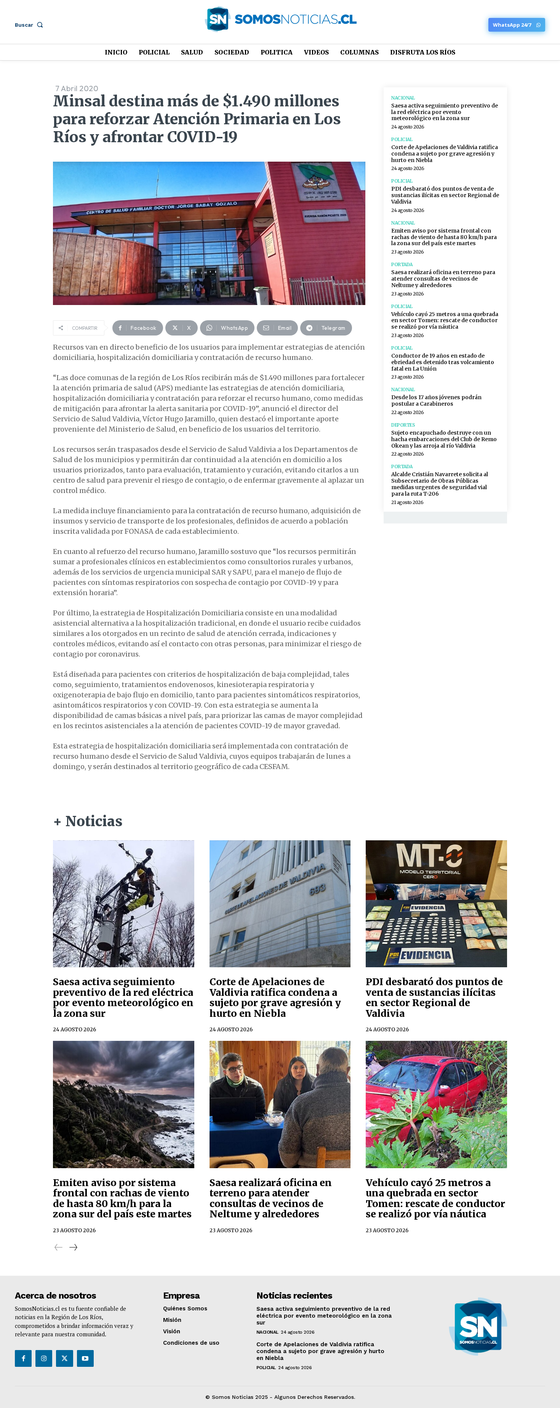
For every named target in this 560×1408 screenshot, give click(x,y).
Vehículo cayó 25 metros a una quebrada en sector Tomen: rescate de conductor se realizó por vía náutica (444, 321)
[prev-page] (58, 1247)
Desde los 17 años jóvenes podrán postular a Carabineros (436, 400)
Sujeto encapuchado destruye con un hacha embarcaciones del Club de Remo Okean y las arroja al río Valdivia (444, 439)
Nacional (402, 98)
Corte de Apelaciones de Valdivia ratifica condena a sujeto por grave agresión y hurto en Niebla (444, 154)
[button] (30, 25)
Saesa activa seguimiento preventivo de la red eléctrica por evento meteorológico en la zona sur (444, 112)
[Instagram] (43, 1358)
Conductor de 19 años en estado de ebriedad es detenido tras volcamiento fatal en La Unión (442, 362)
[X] (64, 1358)
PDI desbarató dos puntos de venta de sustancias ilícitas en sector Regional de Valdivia (445, 195)
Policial (401, 139)
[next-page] (73, 1247)
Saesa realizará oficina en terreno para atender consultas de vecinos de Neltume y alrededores (443, 279)
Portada (402, 264)
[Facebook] (23, 1358)
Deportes (403, 425)
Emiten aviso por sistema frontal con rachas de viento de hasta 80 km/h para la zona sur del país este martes (444, 237)
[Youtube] (85, 1358)
